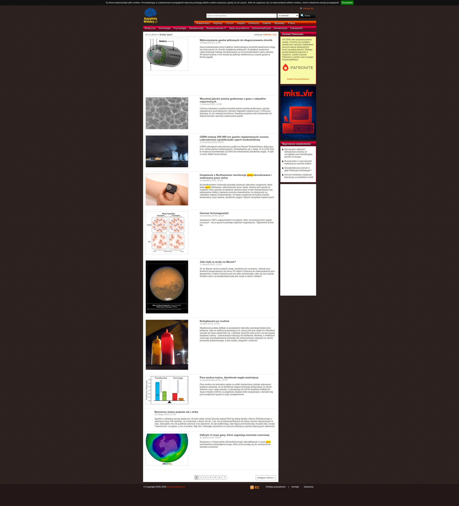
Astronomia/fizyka (261, 28)
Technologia (164, 28)
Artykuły (217, 23)
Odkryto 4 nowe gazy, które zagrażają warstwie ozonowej (234, 434)
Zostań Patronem (292, 34)
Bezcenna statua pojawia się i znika (176, 411)
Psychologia (179, 28)
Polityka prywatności (276, 487)
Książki (241, 23)
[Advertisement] (211, 85)
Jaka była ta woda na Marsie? (218, 261)
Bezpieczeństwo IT (216, 28)
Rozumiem (347, 2)
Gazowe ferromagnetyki (214, 213)
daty (275, 34)
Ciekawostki (296, 28)
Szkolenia (308, 487)
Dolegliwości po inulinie (214, 321)
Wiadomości (203, 23)
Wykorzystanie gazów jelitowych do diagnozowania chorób (236, 40)
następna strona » (266, 477)
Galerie (267, 23)
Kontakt (295, 487)
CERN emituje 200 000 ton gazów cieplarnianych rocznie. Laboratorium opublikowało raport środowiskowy (234, 138)
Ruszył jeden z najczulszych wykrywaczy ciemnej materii (298, 162)
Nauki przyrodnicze (239, 28)
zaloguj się (308, 8)
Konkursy (254, 23)
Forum (229, 23)
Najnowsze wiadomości (296, 143)
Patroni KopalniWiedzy (298, 79)
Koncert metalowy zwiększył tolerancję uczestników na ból (298, 176)
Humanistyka (280, 28)
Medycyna (150, 28)
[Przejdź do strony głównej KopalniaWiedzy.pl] (150, 15)
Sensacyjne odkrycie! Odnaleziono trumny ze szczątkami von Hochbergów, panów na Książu (298, 153)
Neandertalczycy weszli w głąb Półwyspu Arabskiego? (297, 169)
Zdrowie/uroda (196, 28)
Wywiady (280, 23)
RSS (257, 487)
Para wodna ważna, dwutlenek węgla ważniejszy (229, 377)
